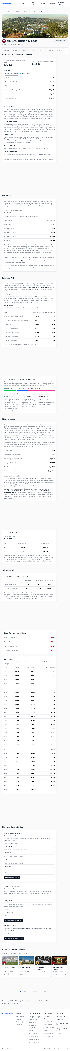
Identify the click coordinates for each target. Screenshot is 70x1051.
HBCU (31, 1030)
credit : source (58, 36)
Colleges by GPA (47, 1022)
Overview (6, 50)
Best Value (32, 1022)
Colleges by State (48, 1036)
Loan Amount (8, 898)
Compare (52, 3)
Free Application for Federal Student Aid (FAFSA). (23, 302)
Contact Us (19, 1024)
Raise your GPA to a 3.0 (62, 1024)
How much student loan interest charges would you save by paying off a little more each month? (27, 929)
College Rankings (34, 1017)
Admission (16, 50)
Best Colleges (33, 1019)
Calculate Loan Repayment (13, 920)
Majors (32, 50)
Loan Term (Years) (9, 913)
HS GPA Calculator (61, 1020)
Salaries (59, 50)
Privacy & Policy (20, 1049)
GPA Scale (59, 1033)
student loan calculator (34, 494)
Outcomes (50, 50)
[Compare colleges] (23, 3)
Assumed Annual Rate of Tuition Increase (16, 856)
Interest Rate (28, 905)
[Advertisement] (29, 176)
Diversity (40, 50)
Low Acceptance (34, 1042)
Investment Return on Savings (13, 870)
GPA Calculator (60, 1016)
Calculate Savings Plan (12, 878)
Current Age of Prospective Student (15, 850)
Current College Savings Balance (14, 863)
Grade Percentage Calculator (61, 1029)
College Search (47, 1024)
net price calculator (39, 261)
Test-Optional (33, 1033)
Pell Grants (38, 297)
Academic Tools (61, 3)
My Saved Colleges (48, 1027)
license (65, 36)
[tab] (11, 73)
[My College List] (26, 3)
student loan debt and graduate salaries (35, 496)
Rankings (44, 3)
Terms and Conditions (7, 1049)
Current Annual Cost (10, 843)
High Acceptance (34, 1036)
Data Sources (20, 1017)
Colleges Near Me (48, 1033)
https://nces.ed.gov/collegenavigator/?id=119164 (33, 1001)
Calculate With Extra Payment (14, 938)
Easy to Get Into (34, 1039)
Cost (24, 50)
